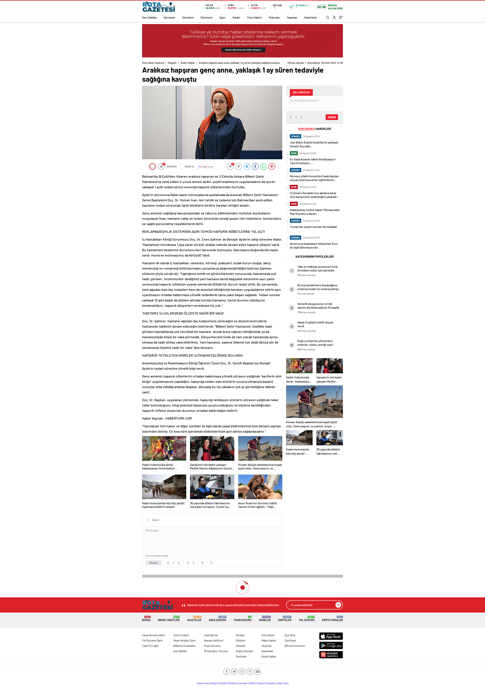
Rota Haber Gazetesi (153, 62)
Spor (222, 17)
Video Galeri (268, 640)
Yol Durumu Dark (152, 640)
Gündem (188, 17)
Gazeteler (310, 17)
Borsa (146, 619)
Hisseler (265, 619)
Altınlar (240, 635)
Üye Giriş (290, 635)
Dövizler (241, 640)
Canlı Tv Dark (181, 635)
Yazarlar (292, 17)
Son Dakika (149, 17)
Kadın (236, 17)
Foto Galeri (254, 17)
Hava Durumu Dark (153, 635)
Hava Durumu (217, 619)
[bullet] (193, 562)
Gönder (153, 562)
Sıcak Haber (268, 656)
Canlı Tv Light (150, 645)
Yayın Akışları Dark (184, 640)
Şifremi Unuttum (295, 645)
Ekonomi (206, 17)
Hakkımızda (202, 683)
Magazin (172, 62)
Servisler (169, 17)
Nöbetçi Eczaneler (184, 645)
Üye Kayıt (290, 640)
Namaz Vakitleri (169, 619)
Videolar (274, 17)
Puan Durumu (243, 619)
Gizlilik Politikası (228, 683)
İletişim (214, 683)
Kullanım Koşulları (266, 683)
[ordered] (188, 562)
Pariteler (284, 619)
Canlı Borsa (211, 635)
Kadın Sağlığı (188, 62)
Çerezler (243, 683)
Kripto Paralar (332, 619)
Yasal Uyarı (283, 683)
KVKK (252, 683)
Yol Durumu (307, 619)
